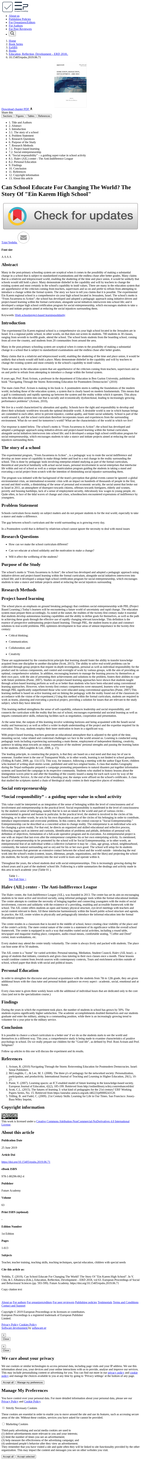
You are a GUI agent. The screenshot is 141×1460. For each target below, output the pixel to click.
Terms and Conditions (125, 1302)
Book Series (16, 44)
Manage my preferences (30, 1382)
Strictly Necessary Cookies (21, 1408)
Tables (31, 116)
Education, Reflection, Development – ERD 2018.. (38, 54)
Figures (20, 116)
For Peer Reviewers (20, 28)
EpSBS (13, 47)
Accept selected (26, 1456)
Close (6, 1339)
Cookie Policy (32, 1401)
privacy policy (116, 1372)
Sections (7, 116)
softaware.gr (39, 1327)
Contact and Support (13, 1305)
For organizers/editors (39, 1302)
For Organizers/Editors (22, 22)
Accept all (8, 1382)
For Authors (16, 25)
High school (22, 315)
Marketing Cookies (17, 1424)
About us (14, 15)
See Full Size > (17, 879)
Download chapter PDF (15, 109)
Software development (14, 1327)
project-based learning (42, 315)
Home (12, 40)
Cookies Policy (28, 1324)
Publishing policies (86, 1302)
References (44, 116)
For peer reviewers (63, 1302)
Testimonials (105, 1302)
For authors (19, 1302)
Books (12, 50)
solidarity (60, 315)
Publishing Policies (20, 19)
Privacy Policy (9, 1324)
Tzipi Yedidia (9, 242)
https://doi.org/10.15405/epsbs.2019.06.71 (25, 1161)
